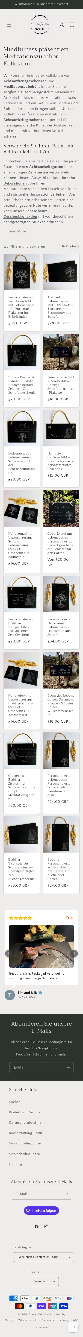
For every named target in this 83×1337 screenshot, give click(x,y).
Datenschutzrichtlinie (25, 1123)
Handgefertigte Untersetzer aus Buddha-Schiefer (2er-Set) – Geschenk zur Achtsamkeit (21, 705)
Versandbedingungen (25, 1143)
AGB (75, 1320)
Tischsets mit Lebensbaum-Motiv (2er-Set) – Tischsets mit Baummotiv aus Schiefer (60, 307)
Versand (44, 1327)
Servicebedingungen (24, 1154)
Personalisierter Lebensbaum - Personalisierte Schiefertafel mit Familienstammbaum (60, 785)
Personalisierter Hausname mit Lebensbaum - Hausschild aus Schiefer (59, 627)
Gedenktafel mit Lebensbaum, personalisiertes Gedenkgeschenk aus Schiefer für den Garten (60, 543)
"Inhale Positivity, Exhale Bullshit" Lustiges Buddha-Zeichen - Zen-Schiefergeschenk (22, 385)
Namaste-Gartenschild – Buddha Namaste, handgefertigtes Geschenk (60, 461)
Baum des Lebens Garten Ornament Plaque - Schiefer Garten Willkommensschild (61, 705)
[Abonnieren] (68, 1067)
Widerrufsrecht (27, 1320)
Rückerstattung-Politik (26, 1133)
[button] (9, 25)
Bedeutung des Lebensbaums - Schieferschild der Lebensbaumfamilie (21, 463)
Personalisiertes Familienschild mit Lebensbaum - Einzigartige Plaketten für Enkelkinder (21, 307)
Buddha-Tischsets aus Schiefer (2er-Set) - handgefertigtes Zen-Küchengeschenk (21, 869)
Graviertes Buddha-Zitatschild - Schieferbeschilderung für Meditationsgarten (21, 787)
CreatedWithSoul (39, 1314)
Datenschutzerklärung (55, 1320)
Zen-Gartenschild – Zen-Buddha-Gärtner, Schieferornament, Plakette (61, 385)
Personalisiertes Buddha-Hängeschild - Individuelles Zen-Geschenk (20, 627)
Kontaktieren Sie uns (24, 1112)
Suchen (15, 1102)
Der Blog (15, 1164)
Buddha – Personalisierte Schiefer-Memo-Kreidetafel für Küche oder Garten (59, 869)
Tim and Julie (28, 992)
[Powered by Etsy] (69, 918)
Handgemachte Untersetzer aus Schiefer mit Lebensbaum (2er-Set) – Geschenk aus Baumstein (20, 545)
